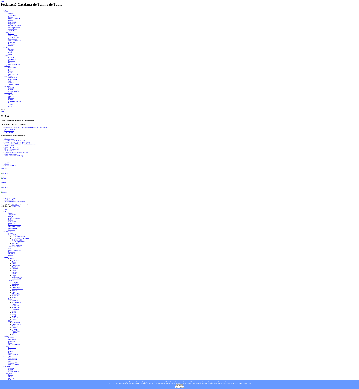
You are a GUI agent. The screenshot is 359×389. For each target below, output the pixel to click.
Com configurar (179, 387)
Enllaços (10, 99)
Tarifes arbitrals (9, 131)
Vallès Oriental (16, 279)
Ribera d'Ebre (16, 294)
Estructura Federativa (14, 25)
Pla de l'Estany (16, 331)
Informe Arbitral (9, 145)
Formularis (11, 61)
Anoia (14, 262)
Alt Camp (15, 282)
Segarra (14, 311)
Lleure (10, 72)
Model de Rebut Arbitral (11, 149)
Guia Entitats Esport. (14, 64)
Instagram (11, 103)
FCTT (6, 12)
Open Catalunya (17, 245)
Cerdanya (15, 326)
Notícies (10, 94)
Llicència (11, 57)
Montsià (14, 290)
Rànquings (11, 42)
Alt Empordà (16, 322)
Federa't (6, 56)
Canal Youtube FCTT (14, 101)
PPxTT (10, 69)
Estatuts (10, 17)
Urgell (14, 316)
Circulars (11, 98)
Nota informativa (9, 132)
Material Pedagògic (14, 91)
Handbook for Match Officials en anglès (16, 152)
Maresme (14, 272)
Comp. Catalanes (13, 35)
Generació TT (12, 83)
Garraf (14, 270)
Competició (7, 32)
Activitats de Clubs (13, 74)
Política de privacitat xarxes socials (14, 201)
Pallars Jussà (15, 306)
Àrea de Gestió (12, 29)
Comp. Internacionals (14, 40)
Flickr (10, 106)
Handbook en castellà (10, 154)
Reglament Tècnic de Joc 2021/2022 (15, 140)
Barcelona (11, 49)
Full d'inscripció (44, 127)
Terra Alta (15, 297)
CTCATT (11, 88)
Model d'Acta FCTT (10, 150)
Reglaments (11, 24)
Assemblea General (14, 27)
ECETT (10, 89)
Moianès (14, 274)
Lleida (10, 52)
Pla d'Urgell (15, 309)
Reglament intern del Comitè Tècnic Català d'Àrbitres (20, 144)
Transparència (12, 15)
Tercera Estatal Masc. (14, 37)
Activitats (7, 66)
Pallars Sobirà (16, 307)
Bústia (10, 62)
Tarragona (11, 50)
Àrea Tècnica (8, 76)
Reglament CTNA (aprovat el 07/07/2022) (17, 142)
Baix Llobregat (16, 265)
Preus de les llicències (10, 129)
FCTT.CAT (15, 205)
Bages (14, 263)
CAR (9, 81)
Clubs (6, 47)
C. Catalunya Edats (17, 240)
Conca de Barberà (17, 289)
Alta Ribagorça (16, 302)
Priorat (14, 292)
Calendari (11, 34)
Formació (7, 86)
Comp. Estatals (12, 39)
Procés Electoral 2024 (14, 18)
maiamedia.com (15, 206)
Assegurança (12, 59)
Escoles (10, 71)
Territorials (11, 30)
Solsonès (14, 314)
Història (10, 20)
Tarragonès (15, 295)
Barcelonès (15, 267)
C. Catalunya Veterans (18, 241)
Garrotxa (14, 327)
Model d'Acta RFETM (11, 147)
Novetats (10, 96)
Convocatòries (12, 77)
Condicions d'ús (9, 200)
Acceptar (179, 385)
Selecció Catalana (13, 84)
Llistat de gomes (9, 139)
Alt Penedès (15, 260)
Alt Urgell (15, 300)
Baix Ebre (15, 285)
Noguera (14, 304)
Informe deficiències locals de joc (14, 156)
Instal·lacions (12, 67)
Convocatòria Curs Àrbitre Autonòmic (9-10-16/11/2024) (21, 127)
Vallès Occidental (17, 277)
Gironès (14, 329)
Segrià (14, 312)
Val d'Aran (15, 317)
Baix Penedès (16, 287)
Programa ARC (12, 79)
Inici (5, 10)
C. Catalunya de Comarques (20, 238)
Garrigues (15, 319)
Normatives (11, 44)
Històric (10, 45)
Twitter (10, 104)
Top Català (15, 243)
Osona (14, 275)
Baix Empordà (16, 324)
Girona (10, 54)
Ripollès (14, 332)
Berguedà (15, 268)
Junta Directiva (12, 22)
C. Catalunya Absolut (18, 236)
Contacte (10, 13)
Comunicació (8, 93)
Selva (13, 334)
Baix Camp (15, 284)
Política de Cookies (10, 198)
